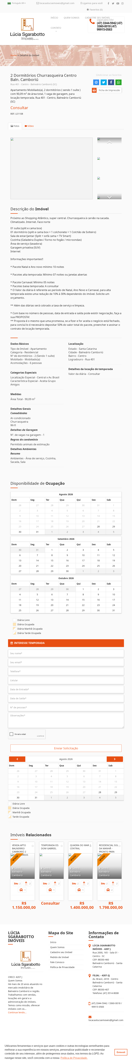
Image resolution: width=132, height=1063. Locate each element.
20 (83, 521)
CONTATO (56, 27)
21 (98, 521)
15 (113, 515)
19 (67, 521)
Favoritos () (96, 9)
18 (52, 521)
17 (37, 521)
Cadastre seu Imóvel (61, 952)
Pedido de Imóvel (59, 957)
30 (83, 505)
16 (20, 521)
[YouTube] (118, 3)
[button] (109, 141)
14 (98, 515)
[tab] (66, 643)
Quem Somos (57, 947)
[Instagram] (122, 3)
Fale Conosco (57, 962)
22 (113, 521)
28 (52, 505)
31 (98, 505)
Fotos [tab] (16, 125)
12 (67, 515)
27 (37, 505)
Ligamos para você (92, 3)
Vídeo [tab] (30, 125)
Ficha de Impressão (109, 90)
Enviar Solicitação (66, 748)
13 (83, 515)
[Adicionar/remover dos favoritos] (33, 846)
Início (53, 942)
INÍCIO (54, 17)
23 (20, 526)
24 (37, 526)
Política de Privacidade (62, 967)
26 (20, 505)
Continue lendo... (17, 1012)
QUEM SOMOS (71, 17)
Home (13, 55)
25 (52, 526)
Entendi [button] (121, 1052)
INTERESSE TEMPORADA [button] (29, 643)
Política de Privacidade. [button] (74, 1058)
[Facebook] (108, 3)
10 (37, 515)
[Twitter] (113, 3)
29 (67, 505)
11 (52, 515)
